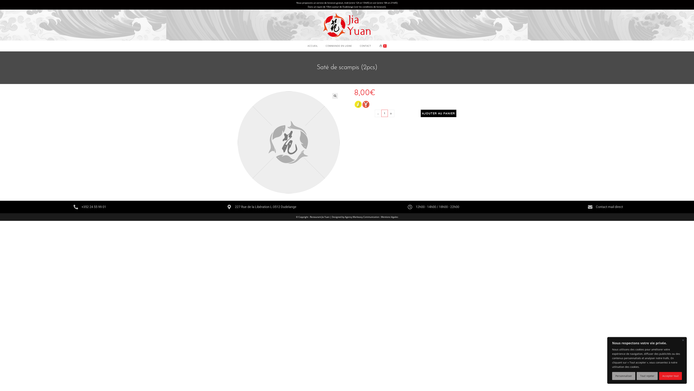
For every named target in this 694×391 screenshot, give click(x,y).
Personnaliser (623, 376)
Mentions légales (389, 216)
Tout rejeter (647, 376)
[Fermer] (683, 340)
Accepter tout (670, 376)
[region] (647, 360)
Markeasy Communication (366, 216)
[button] (335, 96)
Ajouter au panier (438, 113)
